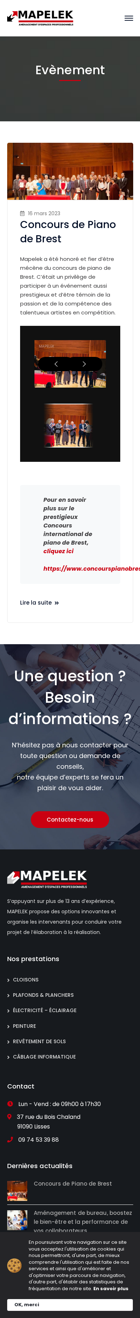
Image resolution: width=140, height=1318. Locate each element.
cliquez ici (58, 551)
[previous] (56, 364)
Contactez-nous (70, 819)
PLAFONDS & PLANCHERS (43, 995)
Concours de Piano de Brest (73, 1183)
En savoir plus (111, 1289)
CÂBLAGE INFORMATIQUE (44, 1056)
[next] (84, 364)
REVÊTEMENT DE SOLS (39, 1041)
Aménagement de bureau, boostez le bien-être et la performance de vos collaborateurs (83, 1221)
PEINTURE (24, 1026)
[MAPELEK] (40, 17)
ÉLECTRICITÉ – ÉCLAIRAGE (44, 1010)
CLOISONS (25, 979)
